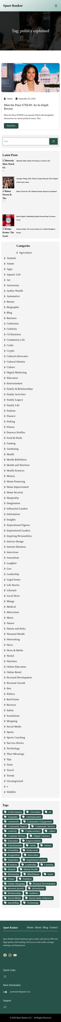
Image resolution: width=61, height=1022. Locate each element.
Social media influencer (40, 898)
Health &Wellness (17, 459)
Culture (11, 367)
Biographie (13, 307)
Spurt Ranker (13, 5)
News (10, 644)
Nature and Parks (16, 628)
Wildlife (11, 792)
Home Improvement (18, 486)
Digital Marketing (17, 372)
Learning (48, 864)
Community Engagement (39, 821)
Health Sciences (15, 470)
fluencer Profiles (16, 432)
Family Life (13, 405)
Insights (11, 519)
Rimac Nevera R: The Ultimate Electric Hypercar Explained (36, 191)
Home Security (15, 492)
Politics (11, 693)
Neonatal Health (16, 633)
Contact (53, 927)
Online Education (16, 666)
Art (8, 280)
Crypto (10, 350)
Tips (9, 759)
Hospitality (13, 497)
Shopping (12, 721)
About (38, 927)
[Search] (53, 141)
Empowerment (33, 840)
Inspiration (13, 859)
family (33, 845)
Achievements (15, 812)
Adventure (35, 812)
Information (13, 514)
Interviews (12, 552)
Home (30, 927)
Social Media (14, 726)
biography (13, 817)
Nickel (10, 655)
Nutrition (12, 661)
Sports (10, 732)
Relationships (14, 893)
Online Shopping (16, 883)
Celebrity (12, 328)
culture (52, 831)
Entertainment (14, 383)
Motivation (13, 612)
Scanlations (13, 715)
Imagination (13, 503)
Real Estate (13, 699)
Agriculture (25, 252)
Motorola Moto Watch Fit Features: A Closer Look (33, 161)
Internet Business (16, 546)
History (11, 476)
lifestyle (11, 869)
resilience (33, 893)
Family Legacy (15, 399)
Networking (13, 639)
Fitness (11, 426)
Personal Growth (16, 682)
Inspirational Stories (36, 859)
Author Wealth (15, 290)
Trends (10, 775)
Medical (11, 606)
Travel (10, 770)
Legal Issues (13, 579)
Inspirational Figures (18, 525)
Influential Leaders (17, 508)
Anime (10, 263)
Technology (13, 748)
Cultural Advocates (17, 356)
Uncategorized (15, 781)
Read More (11, 126)
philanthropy (38, 888)
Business (12, 318)
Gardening (12, 448)
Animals (11, 258)
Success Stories (15, 742)
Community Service (45, 826)
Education (12, 377)
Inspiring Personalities (19, 536)
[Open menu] (56, 6)
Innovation (33, 855)
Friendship (13, 850)
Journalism (13, 557)
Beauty (11, 301)
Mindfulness (33, 874)
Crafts (10, 345)
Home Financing (16, 481)
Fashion (11, 410)
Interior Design (15, 541)
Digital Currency (41, 836)
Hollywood (32, 850)
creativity (12, 831)
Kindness (12, 864)
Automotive (13, 296)
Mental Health (31, 869)
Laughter (12, 563)
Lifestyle (12, 590)
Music (10, 617)
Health (10, 454)
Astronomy (13, 285)
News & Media (15, 650)
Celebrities (13, 323)
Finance (11, 416)
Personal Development (19, 677)
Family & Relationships (20, 388)
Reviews (11, 704)
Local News (13, 595)
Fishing (11, 421)
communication (33, 817)
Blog (9, 312)
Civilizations (14, 334)
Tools (10, 764)
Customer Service (16, 836)
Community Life (16, 339)
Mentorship (13, 874)
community (13, 821)
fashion (47, 845)
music (50, 874)
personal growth (16, 888)
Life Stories (13, 585)
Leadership (13, 574)
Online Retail (14, 672)
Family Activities (16, 394)
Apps (10, 269)
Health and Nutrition (18, 465)
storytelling (13, 902)
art (50, 812)
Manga (10, 601)
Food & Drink (14, 437)
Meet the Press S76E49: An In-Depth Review (26, 106)
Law (9, 568)
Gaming (11, 443)
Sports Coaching (16, 737)
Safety (10, 710)
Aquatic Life (14, 274)
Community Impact (17, 826)
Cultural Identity (16, 361)
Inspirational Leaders (18, 530)
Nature (10, 623)
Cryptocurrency (33, 831)
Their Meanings (15, 753)
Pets (9, 688)
